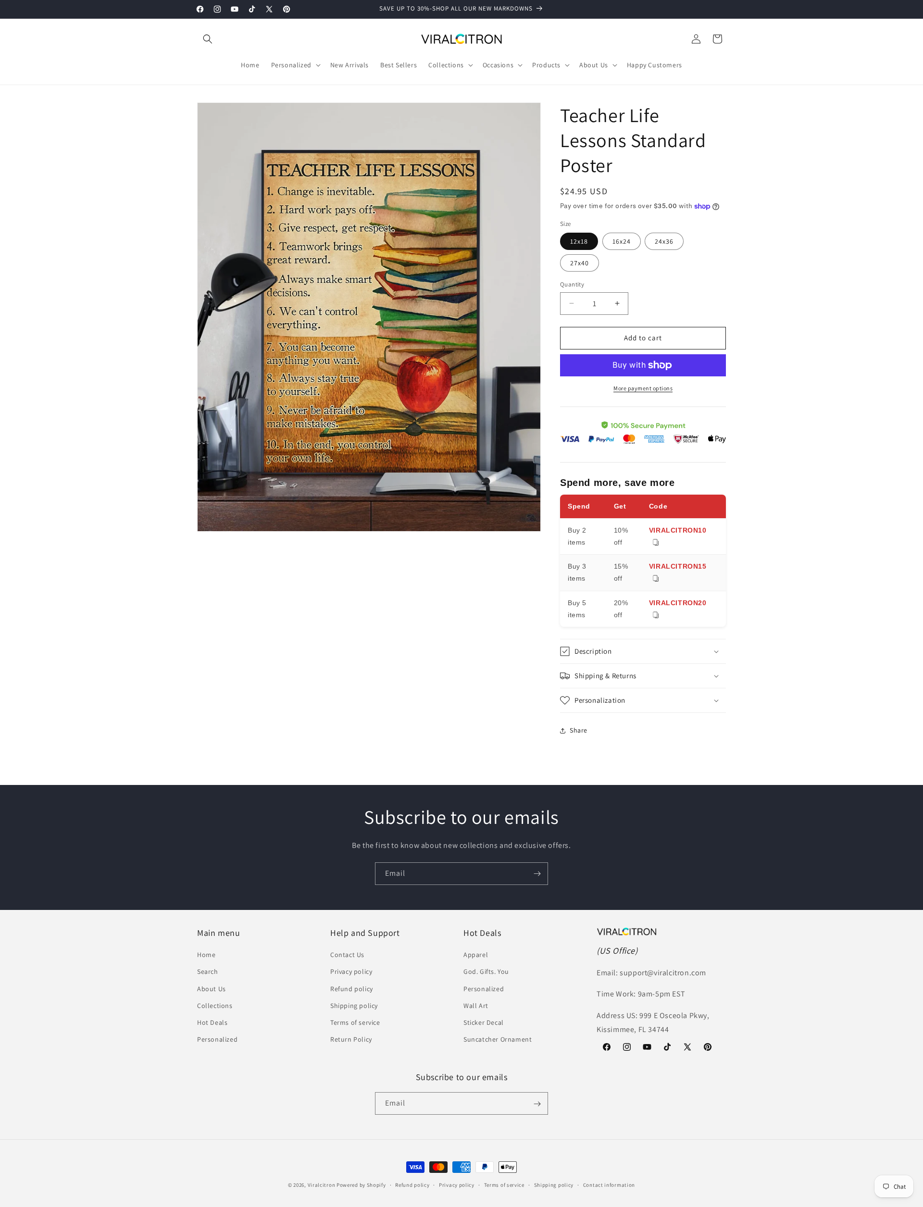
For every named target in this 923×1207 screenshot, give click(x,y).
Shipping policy (354, 1005)
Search (207, 972)
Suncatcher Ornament (497, 1039)
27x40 (579, 263)
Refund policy (351, 988)
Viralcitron (322, 1185)
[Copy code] (655, 543)
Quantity (572, 284)
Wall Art (475, 1005)
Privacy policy (351, 972)
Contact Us (347, 955)
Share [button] (578, 730)
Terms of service (355, 1022)
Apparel (475, 955)
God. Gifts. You (486, 972)
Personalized (217, 1039)
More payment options (643, 388)
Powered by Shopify (361, 1185)
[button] (207, 39)
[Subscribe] (537, 873)
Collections (215, 1005)
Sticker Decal (483, 1022)
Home (206, 955)
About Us (211, 988)
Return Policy (351, 1039)
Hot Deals (212, 1022)
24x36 (664, 241)
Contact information (609, 1184)
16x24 (621, 241)
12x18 (579, 241)
